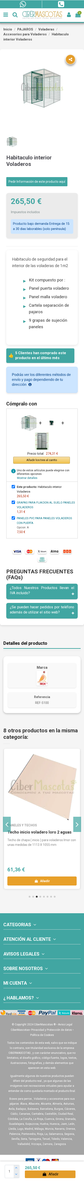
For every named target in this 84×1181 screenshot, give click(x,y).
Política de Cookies (42, 1035)
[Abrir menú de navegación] (5, 15)
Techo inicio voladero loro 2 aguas (39, 832)
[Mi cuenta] (69, 15)
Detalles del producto (25, 643)
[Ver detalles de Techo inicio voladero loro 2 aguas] (42, 786)
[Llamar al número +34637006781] (61, 4)
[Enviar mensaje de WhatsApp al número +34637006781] (23, 4)
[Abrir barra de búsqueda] (15, 15)
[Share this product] (70, 59)
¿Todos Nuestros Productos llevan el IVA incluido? (42, 590)
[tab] (42, 591)
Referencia (42, 697)
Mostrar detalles (27, 478)
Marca (42, 667)
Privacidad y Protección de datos (51, 1029)
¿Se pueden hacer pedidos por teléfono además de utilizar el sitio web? (42, 609)
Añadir (53, 1174)
